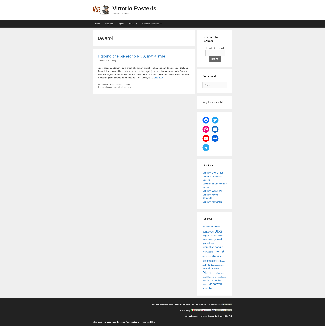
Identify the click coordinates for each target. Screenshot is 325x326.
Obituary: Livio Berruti (212, 173)
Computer (104, 84)
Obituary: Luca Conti (212, 191)
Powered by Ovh (225, 316)
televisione (217, 280)
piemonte (221, 273)
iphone (209, 257)
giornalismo (208, 243)
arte (210, 226)
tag (208, 280)
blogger (205, 235)
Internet (127, 84)
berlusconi (208, 231)
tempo (205, 284)
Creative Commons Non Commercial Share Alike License (198, 305)
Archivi (131, 24)
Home (97, 24)
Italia (221, 257)
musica (217, 268)
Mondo (211, 268)
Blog (218, 231)
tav (212, 280)
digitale (220, 236)
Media (209, 264)
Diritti (111, 84)
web (219, 284)
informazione (207, 252)
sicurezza (109, 87)
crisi (215, 236)
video (212, 284)
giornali (218, 239)
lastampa (207, 260)
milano (222, 265)
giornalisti (208, 247)
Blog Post (109, 24)
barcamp (217, 227)
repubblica (206, 277)
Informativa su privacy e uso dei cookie (109, 322)
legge (222, 261)
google (219, 247)
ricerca (214, 277)
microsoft (216, 265)
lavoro (216, 261)
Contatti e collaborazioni (152, 24)
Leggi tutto (158, 78)
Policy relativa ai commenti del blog (140, 322)
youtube (207, 288)
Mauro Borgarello (209, 316)
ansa (102, 87)
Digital (121, 24)
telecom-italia (126, 87)
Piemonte (210, 273)
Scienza (223, 277)
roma (219, 277)
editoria (210, 240)
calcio (212, 236)
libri (203, 265)
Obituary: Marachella (212, 202)
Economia (119, 84)
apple (205, 226)
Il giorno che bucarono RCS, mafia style (131, 56)
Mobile (204, 268)
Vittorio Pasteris (134, 8)
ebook (204, 240)
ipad (204, 257)
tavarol (117, 87)
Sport (204, 280)
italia (215, 256)
